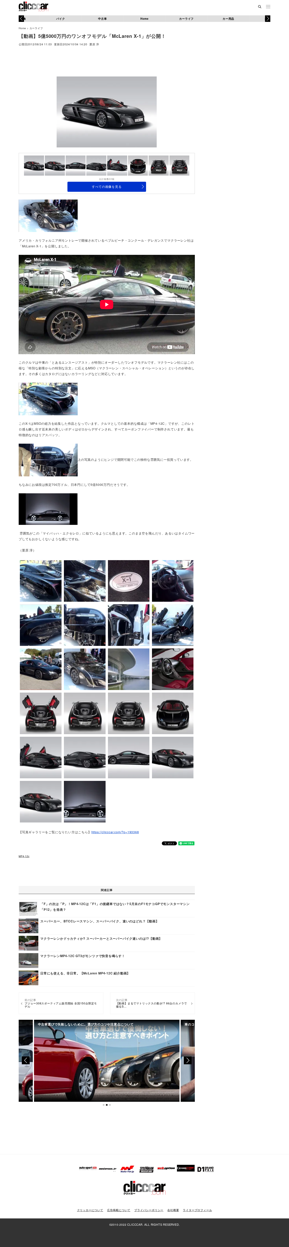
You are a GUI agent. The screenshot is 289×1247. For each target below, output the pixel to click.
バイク (60, 18)
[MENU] (268, 7)
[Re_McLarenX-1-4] (48, 459)
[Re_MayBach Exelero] (48, 508)
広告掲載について (118, 1210)
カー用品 (228, 18)
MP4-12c (24, 856)
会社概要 (173, 1210)
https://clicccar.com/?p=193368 (115, 832)
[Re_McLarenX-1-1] (48, 215)
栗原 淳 (94, 44)
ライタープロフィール (197, 1210)
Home (144, 18)
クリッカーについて (90, 1210)
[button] (267, 18)
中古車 (102, 18)
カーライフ (186, 18)
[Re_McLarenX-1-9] (48, 398)
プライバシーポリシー (148, 1210)
